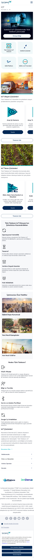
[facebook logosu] (10, 518)
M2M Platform (9, 66)
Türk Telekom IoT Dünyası (9, 50)
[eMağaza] (9, 480)
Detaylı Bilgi (17, 36)
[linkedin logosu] (23, 518)
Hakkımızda (5, 454)
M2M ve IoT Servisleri (25, 66)
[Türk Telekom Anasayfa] (6, 2)
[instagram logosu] (6, 518)
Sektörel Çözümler (25, 51)
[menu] (32, 2)
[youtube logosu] (19, 518)
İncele (13, 132)
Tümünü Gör (17, 140)
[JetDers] (27, 480)
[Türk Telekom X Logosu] (15, 518)
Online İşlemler (6, 463)
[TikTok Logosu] (27, 518)
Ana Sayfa (3, 9)
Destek (3, 468)
